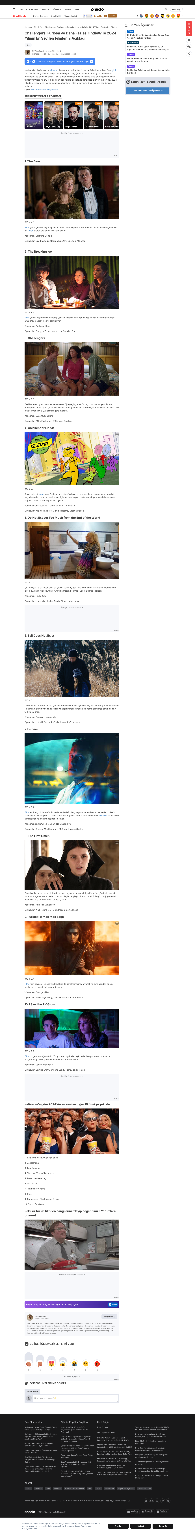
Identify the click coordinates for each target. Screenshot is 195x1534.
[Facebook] (151, 1500)
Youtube (57, 1488)
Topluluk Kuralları (65, 1501)
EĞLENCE (57, 9)
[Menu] (14, 9)
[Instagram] (146, 1500)
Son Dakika (109, 1488)
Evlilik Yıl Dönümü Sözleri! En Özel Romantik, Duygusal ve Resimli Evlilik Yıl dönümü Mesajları (113, 1440)
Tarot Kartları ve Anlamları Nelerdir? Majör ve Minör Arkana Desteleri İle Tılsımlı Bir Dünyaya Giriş (152, 1429)
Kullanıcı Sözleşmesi (101, 1501)
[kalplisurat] (173, 15)
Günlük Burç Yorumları (74, 1488)
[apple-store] (133, 1511)
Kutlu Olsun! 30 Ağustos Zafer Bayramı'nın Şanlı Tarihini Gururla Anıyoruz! (74, 1429)
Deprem (38, 1488)
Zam (48, 1488)
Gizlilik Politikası (51, 1501)
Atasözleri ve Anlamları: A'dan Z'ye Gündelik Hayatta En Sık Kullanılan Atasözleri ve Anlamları (111, 1467)
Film (27, 227)
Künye (123, 1501)
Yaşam (131, 54)
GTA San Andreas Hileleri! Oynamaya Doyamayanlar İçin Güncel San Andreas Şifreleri (151, 1470)
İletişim (83, 1501)
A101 (89, 1488)
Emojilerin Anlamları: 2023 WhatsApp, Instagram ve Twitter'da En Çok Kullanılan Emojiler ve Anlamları (114, 1460)
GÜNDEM (45, 9)
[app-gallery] (163, 1511)
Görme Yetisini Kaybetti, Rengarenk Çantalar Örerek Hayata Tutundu (147, 59)
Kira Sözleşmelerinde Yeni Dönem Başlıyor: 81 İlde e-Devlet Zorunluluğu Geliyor (40, 1459)
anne (41, 494)
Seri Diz (112, 16)
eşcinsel (103, 815)
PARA (77, 9)
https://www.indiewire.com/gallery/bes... (45, 90)
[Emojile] (157, 15)
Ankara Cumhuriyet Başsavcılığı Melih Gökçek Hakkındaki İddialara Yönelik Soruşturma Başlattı (76, 1438)
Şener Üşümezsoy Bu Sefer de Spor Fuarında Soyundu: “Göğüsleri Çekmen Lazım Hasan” (77, 1473)
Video (130, 31)
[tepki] (29, 1364)
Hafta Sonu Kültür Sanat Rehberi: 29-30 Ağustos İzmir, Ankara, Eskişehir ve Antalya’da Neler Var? (148, 48)
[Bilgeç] (146, 15)
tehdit (30, 230)
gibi (114, 70)
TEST (20, 9)
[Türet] (141, 15)
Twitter (28, 1488)
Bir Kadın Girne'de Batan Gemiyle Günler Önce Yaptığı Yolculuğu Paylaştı (148, 36)
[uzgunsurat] (178, 15)
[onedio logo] (97, 9)
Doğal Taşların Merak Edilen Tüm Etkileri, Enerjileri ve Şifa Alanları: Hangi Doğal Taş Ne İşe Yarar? (114, 1454)
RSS (128, 1501)
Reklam (76, 1501)
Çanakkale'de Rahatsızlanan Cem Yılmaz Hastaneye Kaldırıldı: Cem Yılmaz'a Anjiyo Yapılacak (77, 1448)
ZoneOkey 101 (100, 16)
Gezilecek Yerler (144, 1488)
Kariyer (89, 1501)
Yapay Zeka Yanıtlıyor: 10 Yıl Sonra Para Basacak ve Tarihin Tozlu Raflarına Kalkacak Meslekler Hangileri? (40, 1468)
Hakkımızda (29, 1501)
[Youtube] (162, 1500)
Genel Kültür (133, 43)
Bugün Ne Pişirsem (126, 1488)
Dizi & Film (38, 27)
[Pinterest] (168, 1500)
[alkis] (167, 15)
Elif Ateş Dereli (46, 51)
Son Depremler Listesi (106, 1432)
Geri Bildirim (40, 1501)
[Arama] (166, 9)
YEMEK (68, 9)
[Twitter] (157, 1500)
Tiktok (98, 1488)
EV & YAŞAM (32, 9)
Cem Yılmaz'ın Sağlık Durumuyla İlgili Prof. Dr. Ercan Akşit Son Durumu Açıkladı (76, 1464)
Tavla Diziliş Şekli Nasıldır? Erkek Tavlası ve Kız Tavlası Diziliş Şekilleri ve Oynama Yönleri (114, 1474)
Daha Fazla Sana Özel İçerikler (146, 90)
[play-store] (148, 1511)
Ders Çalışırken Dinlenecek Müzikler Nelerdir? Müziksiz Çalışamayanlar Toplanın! (150, 1450)
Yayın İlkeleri (115, 1501)
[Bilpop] (152, 15)
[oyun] (162, 15)
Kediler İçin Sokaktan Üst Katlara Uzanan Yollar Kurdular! (148, 71)
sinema (53, 70)
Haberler (28, 27)
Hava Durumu (102, 1427)
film (28, 45)
